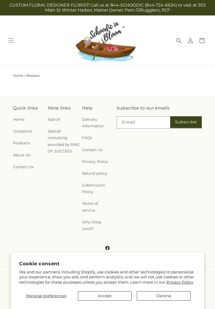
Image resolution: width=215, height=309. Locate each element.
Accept (105, 295)
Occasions (22, 131)
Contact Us (23, 166)
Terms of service (90, 206)
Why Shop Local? (91, 225)
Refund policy (94, 173)
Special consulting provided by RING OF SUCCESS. (64, 141)
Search (54, 119)
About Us (21, 155)
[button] (11, 40)
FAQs (87, 137)
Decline (164, 295)
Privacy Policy (179, 282)
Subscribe (186, 121)
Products (21, 143)
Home (18, 76)
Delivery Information (93, 122)
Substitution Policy (93, 188)
